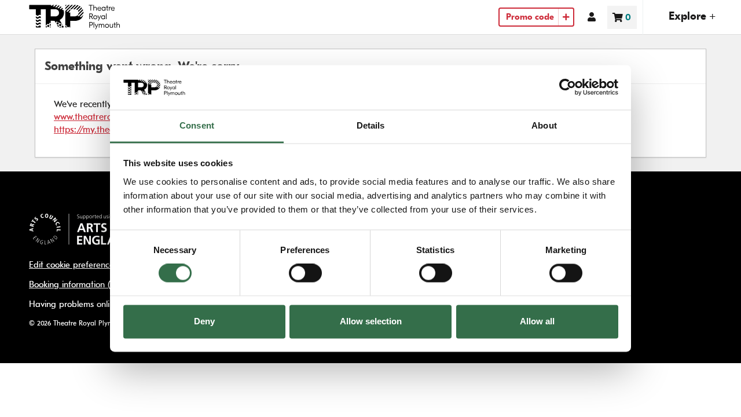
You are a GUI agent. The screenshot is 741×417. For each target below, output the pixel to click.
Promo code (530, 17)
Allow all (537, 321)
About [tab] (544, 125)
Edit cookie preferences (73, 265)
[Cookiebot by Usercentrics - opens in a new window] (567, 87)
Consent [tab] (196, 125)
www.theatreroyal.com (98, 116)
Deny (204, 321)
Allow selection (371, 321)
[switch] (305, 273)
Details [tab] (371, 125)
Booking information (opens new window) (107, 285)
